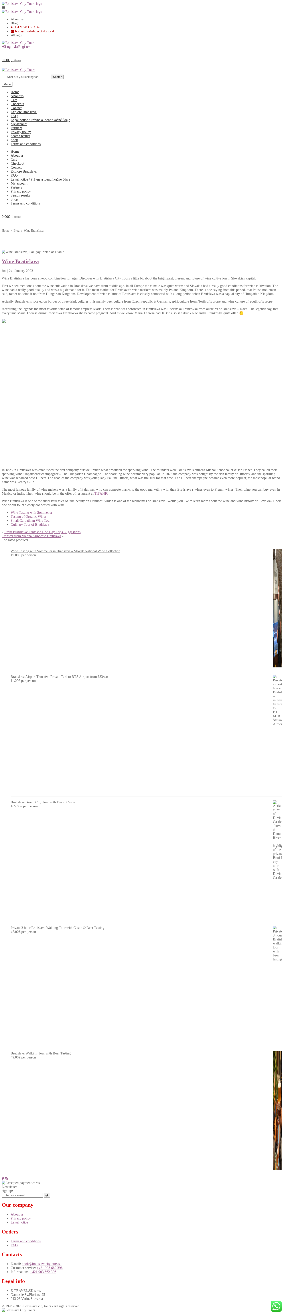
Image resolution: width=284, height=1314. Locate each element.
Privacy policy (21, 132)
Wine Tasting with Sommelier (31, 512)
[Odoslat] (47, 1195)
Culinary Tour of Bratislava (30, 524)
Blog (14, 23)
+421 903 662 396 (50, 1268)
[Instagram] (6, 1179)
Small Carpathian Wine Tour (31, 520)
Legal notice (19, 1222)
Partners (16, 128)
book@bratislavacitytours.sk (35, 31)
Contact (16, 108)
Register (24, 47)
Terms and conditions (26, 144)
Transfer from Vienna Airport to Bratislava (31, 536)
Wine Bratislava (20, 261)
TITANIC (101, 493)
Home (15, 92)
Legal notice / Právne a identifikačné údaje (40, 120)
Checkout (17, 104)
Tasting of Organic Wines (28, 516)
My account (19, 124)
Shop (14, 140)
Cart (14, 100)
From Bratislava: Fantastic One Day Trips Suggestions (42, 532)
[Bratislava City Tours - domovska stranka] (22, 4)
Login (18, 35)
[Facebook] (3, 1179)
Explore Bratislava (24, 112)
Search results (20, 136)
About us (17, 19)
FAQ (14, 116)
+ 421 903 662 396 (27, 27)
